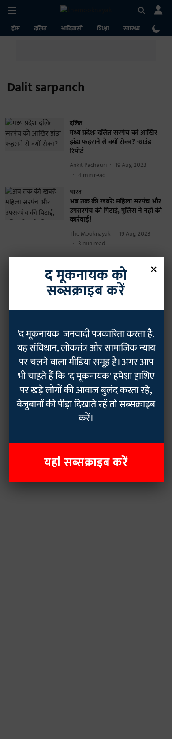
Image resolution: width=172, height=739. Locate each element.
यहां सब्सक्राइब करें (86, 462)
